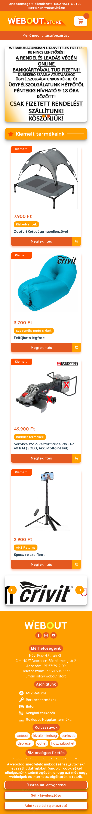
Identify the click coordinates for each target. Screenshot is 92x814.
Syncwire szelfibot (29, 555)
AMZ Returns (25, 547)
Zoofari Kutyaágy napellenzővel (41, 232)
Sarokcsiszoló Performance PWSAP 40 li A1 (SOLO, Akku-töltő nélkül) (44, 446)
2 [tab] (48, 116)
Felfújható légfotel (30, 338)
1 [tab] (43, 116)
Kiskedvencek (26, 224)
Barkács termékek (30, 437)
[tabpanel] (46, 84)
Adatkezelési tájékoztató (46, 805)
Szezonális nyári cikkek (34, 331)
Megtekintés (41, 241)
